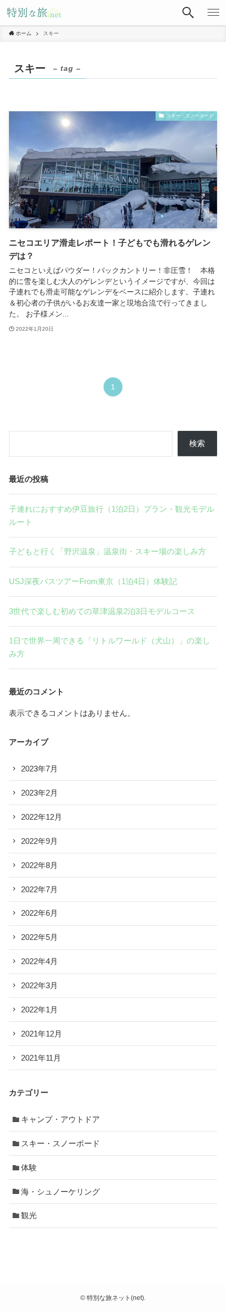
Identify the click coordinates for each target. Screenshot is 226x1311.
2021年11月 (41, 1057)
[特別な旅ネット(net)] (34, 12)
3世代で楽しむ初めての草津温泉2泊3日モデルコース (102, 611)
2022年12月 (41, 816)
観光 (29, 1215)
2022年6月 (39, 912)
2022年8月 (39, 865)
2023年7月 (39, 768)
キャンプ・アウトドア (60, 1119)
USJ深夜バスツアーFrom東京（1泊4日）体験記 (93, 581)
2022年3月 (39, 985)
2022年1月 (39, 1009)
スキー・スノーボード (60, 1143)
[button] (188, 12)
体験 (29, 1167)
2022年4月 (39, 961)
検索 (197, 443)
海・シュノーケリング (60, 1191)
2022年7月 (39, 889)
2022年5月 (39, 937)
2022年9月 (39, 841)
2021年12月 (41, 1033)
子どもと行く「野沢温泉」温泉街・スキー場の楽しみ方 (107, 551)
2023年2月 (39, 792)
